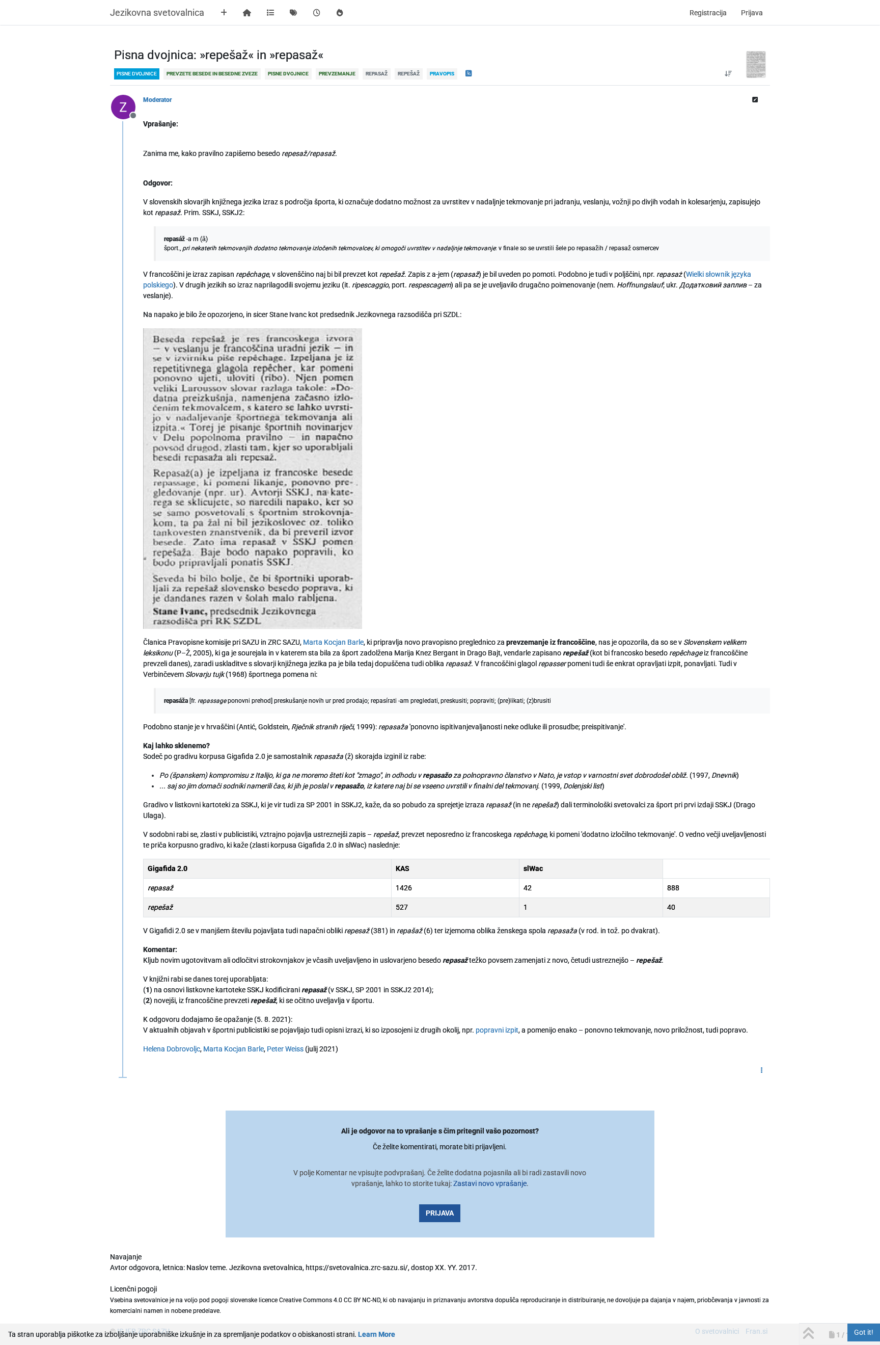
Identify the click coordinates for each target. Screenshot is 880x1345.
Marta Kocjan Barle (333, 642)
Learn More (376, 1334)
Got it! (863, 1332)
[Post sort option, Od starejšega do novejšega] (728, 74)
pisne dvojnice (137, 73)
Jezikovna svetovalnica (157, 12)
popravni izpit (497, 1030)
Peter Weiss (285, 1049)
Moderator (157, 99)
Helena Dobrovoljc (171, 1049)
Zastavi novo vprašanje (490, 1183)
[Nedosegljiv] (127, 106)
